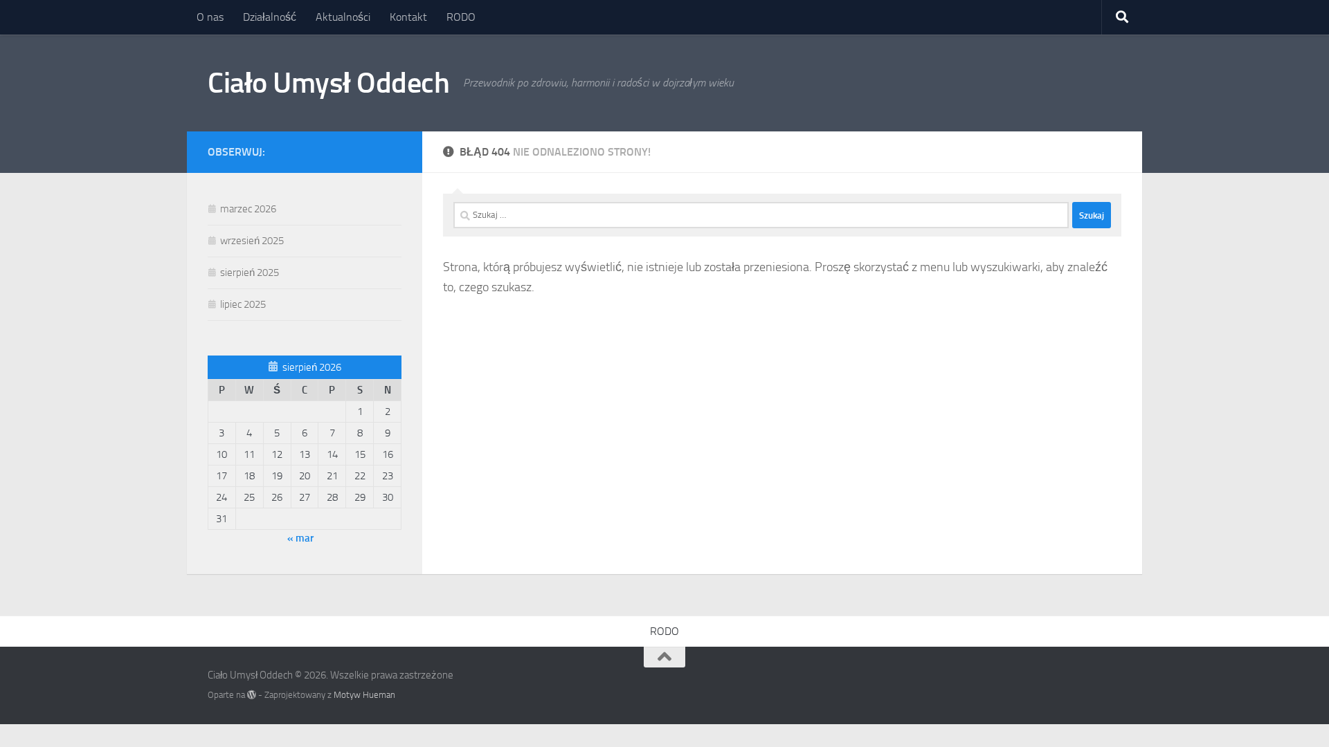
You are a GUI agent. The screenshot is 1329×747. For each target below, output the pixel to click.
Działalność (269, 17)
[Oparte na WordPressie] (251, 694)
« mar (300, 538)
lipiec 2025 (243, 304)
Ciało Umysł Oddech (328, 83)
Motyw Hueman (364, 695)
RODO (461, 17)
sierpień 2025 (249, 272)
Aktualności (343, 17)
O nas (210, 17)
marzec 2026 (248, 209)
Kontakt (408, 17)
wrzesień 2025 (252, 240)
